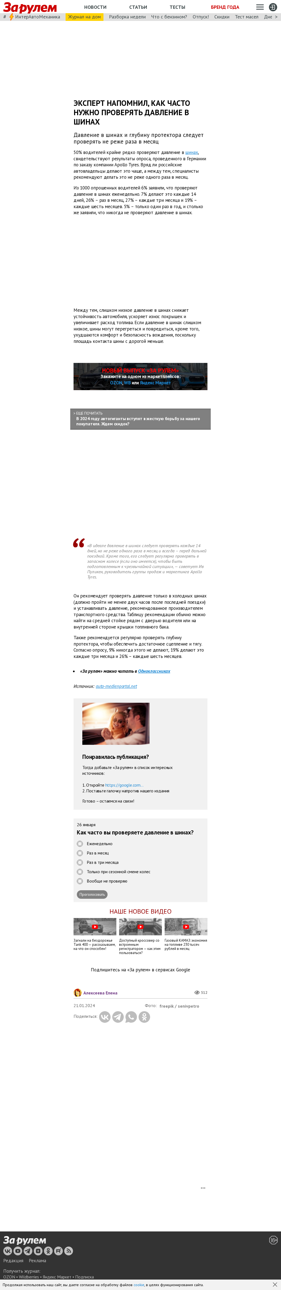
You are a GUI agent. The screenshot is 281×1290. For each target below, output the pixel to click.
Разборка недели (127, 16)
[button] (275, 1285)
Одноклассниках (154, 671)
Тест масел (246, 16)
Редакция (13, 1261)
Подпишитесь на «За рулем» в (140, 969)
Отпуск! (201, 16)
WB (127, 383)
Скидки (221, 16)
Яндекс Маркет (155, 383)
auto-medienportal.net (116, 686)
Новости (95, 7)
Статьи (138, 7)
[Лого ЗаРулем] (30, 6)
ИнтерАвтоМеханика (37, 16)
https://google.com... (124, 784)
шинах (191, 152)
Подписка (84, 1277)
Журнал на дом (84, 16)
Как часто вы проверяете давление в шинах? (135, 832)
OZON (116, 383)
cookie (139, 1284)
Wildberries (29, 1277)
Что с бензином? (169, 16)
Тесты (177, 7)
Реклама (37, 1261)
